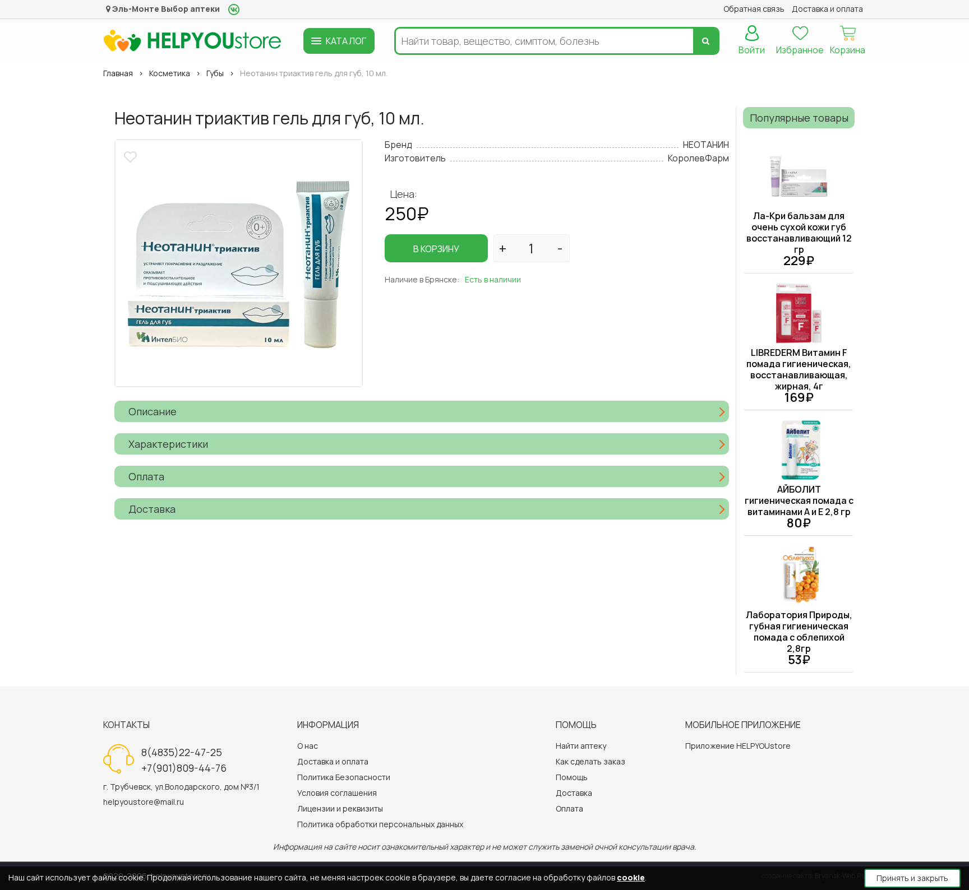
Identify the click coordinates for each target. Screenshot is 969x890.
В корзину (436, 249)
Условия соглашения (337, 792)
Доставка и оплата (332, 761)
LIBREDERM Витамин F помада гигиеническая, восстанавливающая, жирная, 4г (798, 369)
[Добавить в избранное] (131, 155)
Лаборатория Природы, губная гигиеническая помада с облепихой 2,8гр (799, 632)
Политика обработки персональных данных (380, 824)
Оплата (569, 808)
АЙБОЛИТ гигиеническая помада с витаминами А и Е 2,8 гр (799, 500)
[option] (238, 263)
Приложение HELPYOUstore (738, 745)
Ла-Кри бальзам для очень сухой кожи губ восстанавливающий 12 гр (799, 233)
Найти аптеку (581, 745)
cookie (631, 877)
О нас (307, 745)
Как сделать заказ (590, 761)
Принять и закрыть (912, 878)
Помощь (572, 777)
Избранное (800, 50)
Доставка (574, 792)
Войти (752, 50)
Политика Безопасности (343, 777)
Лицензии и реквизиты (340, 808)
